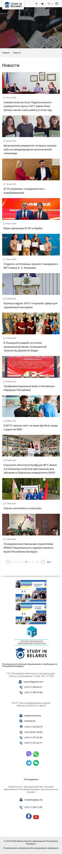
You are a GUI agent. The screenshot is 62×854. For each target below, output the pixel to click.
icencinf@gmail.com (33, 681)
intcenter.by (29, 721)
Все (49, 562)
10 (37, 562)
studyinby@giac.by (33, 799)
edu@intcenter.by (32, 715)
